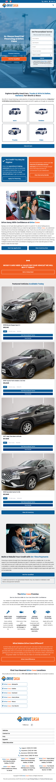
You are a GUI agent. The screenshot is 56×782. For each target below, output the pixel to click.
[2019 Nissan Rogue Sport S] (28, 313)
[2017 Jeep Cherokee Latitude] (28, 425)
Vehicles (5, 730)
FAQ (4, 736)
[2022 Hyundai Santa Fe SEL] (28, 480)
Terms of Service (45, 779)
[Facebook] (31, 724)
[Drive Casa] (10, 5)
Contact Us (6, 733)
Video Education (8, 742)
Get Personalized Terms (28, 335)
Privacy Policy (44, 61)
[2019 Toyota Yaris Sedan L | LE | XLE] (28, 369)
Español (5, 739)
